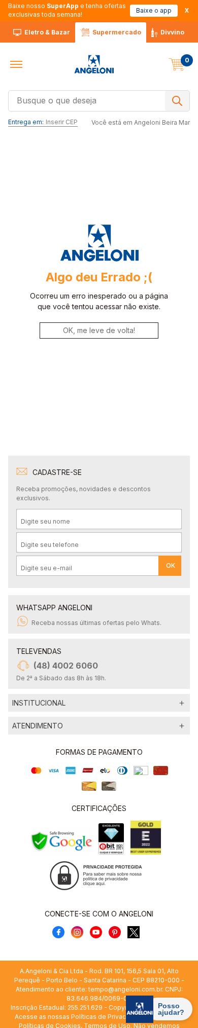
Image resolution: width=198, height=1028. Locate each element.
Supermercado (116, 32)
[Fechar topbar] (187, 10)
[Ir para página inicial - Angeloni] (94, 64)
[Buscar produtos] (177, 101)
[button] (16, 64)
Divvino (172, 32)
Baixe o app (154, 10)
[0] (177, 64)
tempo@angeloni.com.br (125, 989)
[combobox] (99, 99)
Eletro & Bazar (47, 32)
